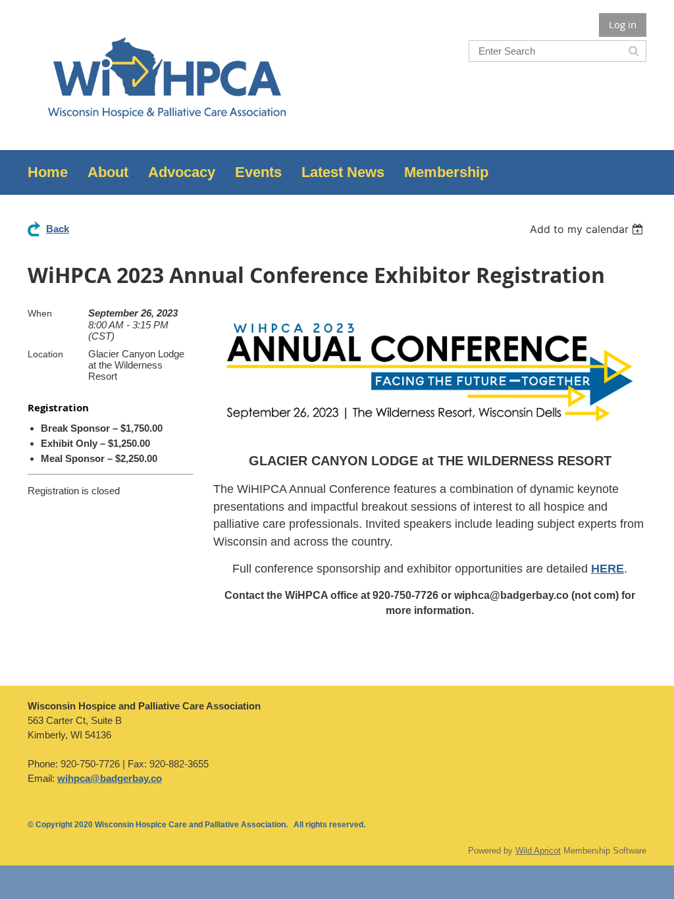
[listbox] (588, 229)
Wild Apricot (538, 851)
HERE (607, 568)
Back (57, 228)
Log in (622, 24)
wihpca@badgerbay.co (109, 778)
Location (45, 354)
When (40, 313)
